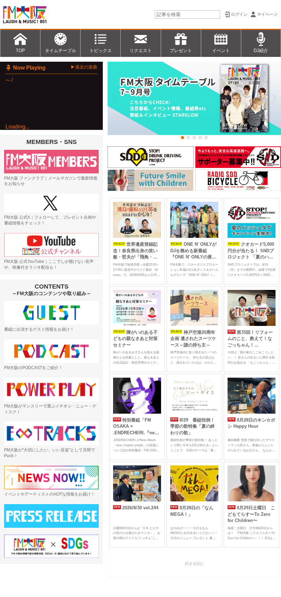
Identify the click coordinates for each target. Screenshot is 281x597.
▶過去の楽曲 (84, 67)
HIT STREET (23, 148)
